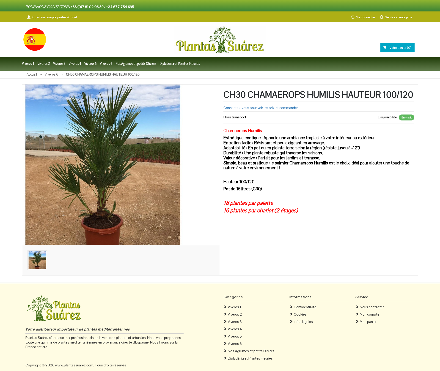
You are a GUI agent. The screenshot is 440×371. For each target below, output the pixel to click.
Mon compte (369, 314)
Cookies (300, 314)
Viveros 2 (44, 63)
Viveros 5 (90, 63)
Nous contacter (372, 307)
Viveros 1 (28, 63)
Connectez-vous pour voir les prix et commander (260, 107)
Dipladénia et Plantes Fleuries (180, 63)
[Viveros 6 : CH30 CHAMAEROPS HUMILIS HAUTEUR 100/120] (102, 164)
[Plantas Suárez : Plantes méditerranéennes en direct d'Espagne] (34, 39)
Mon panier (368, 321)
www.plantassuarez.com (74, 365)
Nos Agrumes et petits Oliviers (136, 63)
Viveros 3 (59, 63)
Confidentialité (305, 307)
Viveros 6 (106, 63)
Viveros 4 (75, 63)
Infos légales (303, 321)
